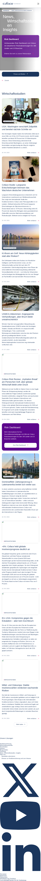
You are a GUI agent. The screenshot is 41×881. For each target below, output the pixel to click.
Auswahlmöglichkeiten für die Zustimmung (13, 880)
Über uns (3, 754)
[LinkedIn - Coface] (20, 872)
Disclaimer (3, 874)
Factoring (3, 751)
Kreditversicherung (5, 743)
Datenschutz (3, 877)
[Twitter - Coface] (20, 800)
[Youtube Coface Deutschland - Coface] (20, 831)
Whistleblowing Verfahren (8, 878)
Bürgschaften (4, 750)
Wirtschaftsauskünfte (6, 745)
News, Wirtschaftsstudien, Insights (10, 753)
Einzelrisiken (4, 746)
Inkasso (2, 748)
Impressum (3, 875)
